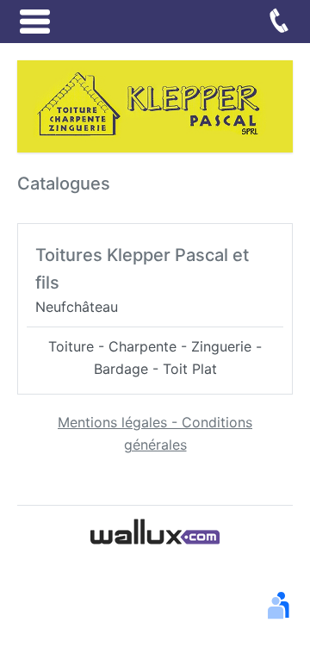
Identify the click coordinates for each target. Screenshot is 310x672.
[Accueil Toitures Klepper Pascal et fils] (155, 105)
